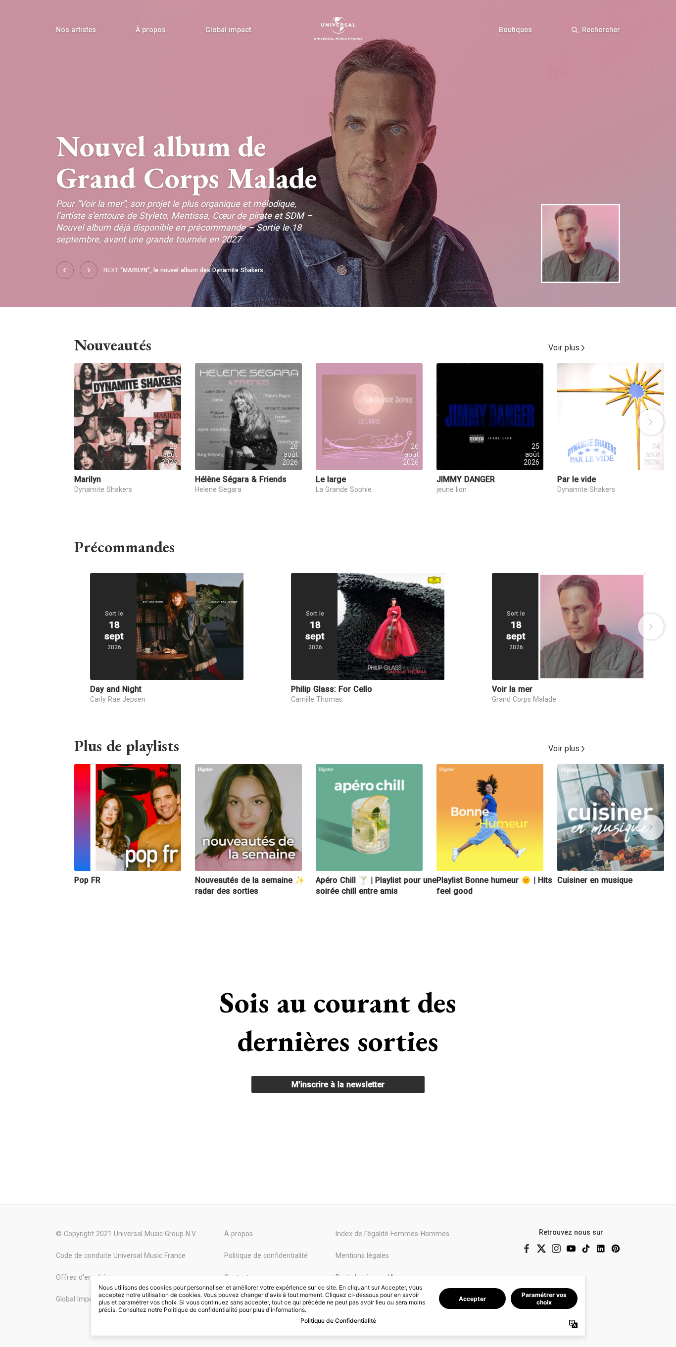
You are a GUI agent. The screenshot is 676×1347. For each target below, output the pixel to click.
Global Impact (77, 1299)
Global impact (228, 30)
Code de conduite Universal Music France (121, 1255)
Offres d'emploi (80, 1277)
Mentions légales (362, 1255)
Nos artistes (76, 30)
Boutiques (515, 30)
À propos (151, 30)
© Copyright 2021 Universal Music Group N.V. (126, 1234)
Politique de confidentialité (266, 1255)
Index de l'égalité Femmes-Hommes (392, 1234)
